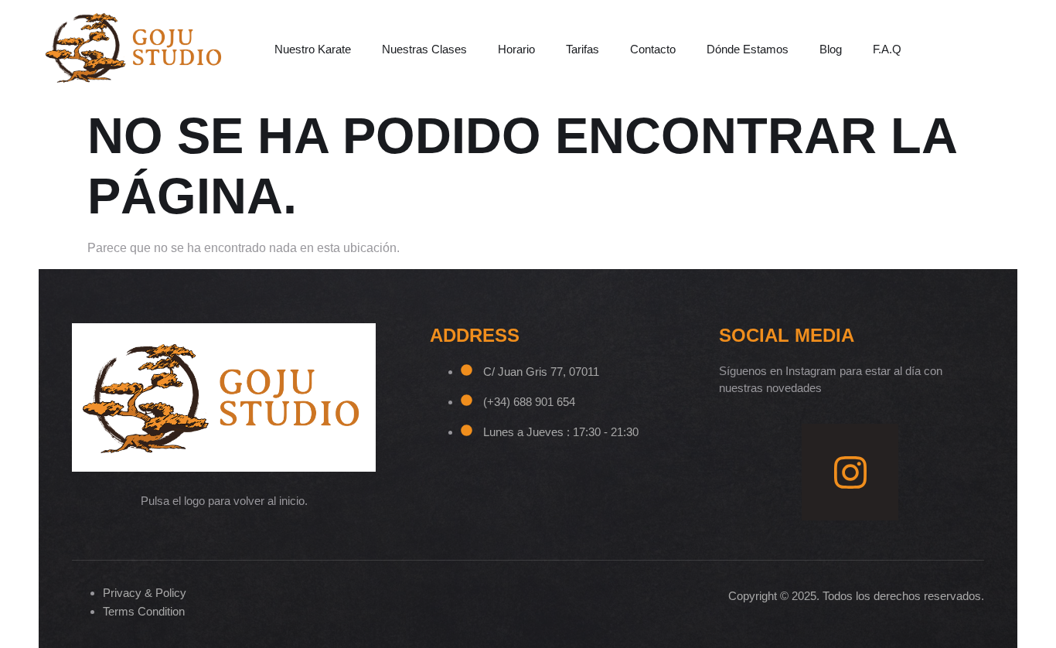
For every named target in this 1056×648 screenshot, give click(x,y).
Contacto (653, 49)
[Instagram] (850, 472)
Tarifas (582, 49)
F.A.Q (887, 49)
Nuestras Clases (424, 49)
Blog (830, 49)
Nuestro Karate (312, 49)
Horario (516, 49)
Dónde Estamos (748, 49)
